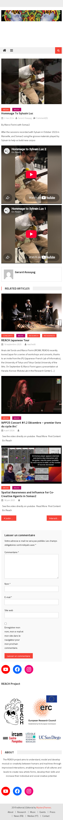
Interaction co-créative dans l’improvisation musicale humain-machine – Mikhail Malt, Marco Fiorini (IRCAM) (55, 518)
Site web (9, 610)
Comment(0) (42, 118)
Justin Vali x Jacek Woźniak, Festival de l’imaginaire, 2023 (10, 518)
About (10, 812)
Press (52, 812)
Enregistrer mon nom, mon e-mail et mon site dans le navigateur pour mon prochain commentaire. (14, 638)
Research (33, 335)
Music (17, 109)
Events (43, 812)
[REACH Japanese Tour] (31, 313)
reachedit (31, 344)
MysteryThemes (43, 807)
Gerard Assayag (25, 118)
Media (6, 109)
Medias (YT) (32, 816)
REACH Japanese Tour (15, 340)
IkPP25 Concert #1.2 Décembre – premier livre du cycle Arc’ (31, 424)
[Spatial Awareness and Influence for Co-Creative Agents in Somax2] (31, 465)
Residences (49, 335)
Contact (45, 816)
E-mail (8, 597)
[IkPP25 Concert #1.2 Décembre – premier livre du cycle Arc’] (31, 395)
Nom (7, 583)
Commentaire (12, 552)
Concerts (8, 335)
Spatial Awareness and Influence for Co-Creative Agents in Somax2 (27, 494)
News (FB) (18, 816)
